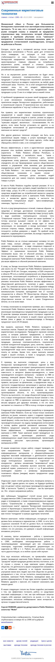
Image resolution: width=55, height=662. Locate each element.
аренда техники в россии (40, 645)
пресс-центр (46, 641)
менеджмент (7, 622)
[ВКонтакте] (2, 627)
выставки (7, 645)
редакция (34, 641)
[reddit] (10, 627)
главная (4, 17)
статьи (11, 17)
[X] (6, 627)
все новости (8, 641)
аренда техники (20, 645)
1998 (17, 17)
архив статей (21, 641)
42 (21, 17)
